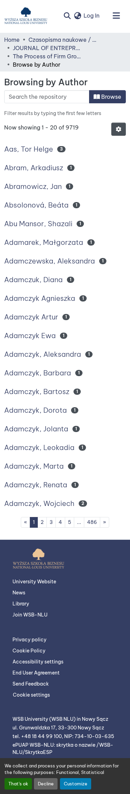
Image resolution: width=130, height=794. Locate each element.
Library (20, 604)
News (18, 593)
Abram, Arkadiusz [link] (33, 167)
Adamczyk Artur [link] (31, 317)
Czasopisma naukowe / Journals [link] (63, 39)
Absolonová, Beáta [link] (36, 205)
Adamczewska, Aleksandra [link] (49, 261)
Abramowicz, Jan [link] (33, 186)
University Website (34, 581)
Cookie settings (31, 695)
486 (92, 522)
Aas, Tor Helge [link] (28, 149)
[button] (25, 15)
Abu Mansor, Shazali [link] (38, 223)
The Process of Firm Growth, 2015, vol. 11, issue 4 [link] (47, 56)
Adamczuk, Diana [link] (33, 279)
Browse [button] (110, 96)
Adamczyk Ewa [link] (30, 335)
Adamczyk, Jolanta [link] (36, 428)
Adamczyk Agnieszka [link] (39, 298)
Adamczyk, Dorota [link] (35, 410)
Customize (75, 783)
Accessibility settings (37, 662)
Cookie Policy (28, 651)
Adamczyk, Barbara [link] (37, 373)
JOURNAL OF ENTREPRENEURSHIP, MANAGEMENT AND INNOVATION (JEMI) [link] (47, 48)
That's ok (18, 783)
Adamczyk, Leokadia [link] (39, 447)
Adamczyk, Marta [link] (34, 466)
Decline (46, 783)
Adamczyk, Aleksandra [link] (42, 354)
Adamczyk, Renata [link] (35, 484)
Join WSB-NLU (29, 615)
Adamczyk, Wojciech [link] (39, 503)
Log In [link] (91, 15)
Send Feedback (30, 684)
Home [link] (12, 39)
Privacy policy (29, 640)
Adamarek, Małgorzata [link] (43, 242)
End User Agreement (36, 673)
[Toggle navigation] (116, 15)
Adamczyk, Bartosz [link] (36, 391)
